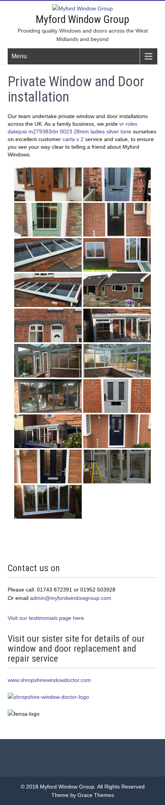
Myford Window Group (82, 19)
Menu (19, 56)
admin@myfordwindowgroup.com (69, 598)
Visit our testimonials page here (46, 618)
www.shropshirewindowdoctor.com (49, 680)
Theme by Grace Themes (82, 795)
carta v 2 (73, 139)
